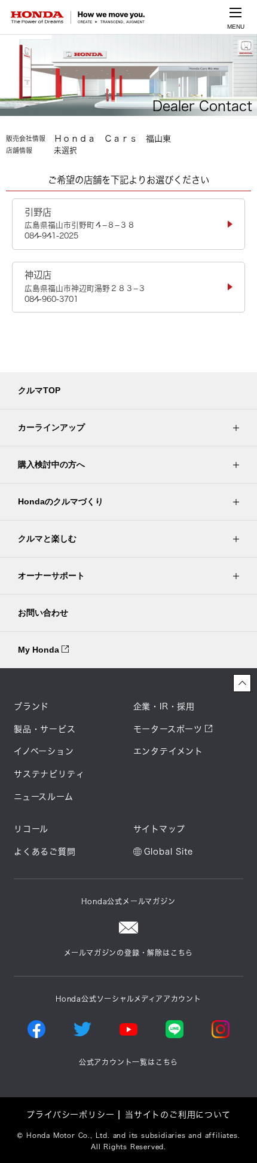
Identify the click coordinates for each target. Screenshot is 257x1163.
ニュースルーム (44, 796)
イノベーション (44, 751)
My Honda (40, 649)
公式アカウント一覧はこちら (128, 1062)
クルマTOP (39, 390)
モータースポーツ (168, 729)
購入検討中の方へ (51, 464)
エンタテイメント (168, 751)
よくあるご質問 (45, 851)
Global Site (168, 851)
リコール (31, 829)
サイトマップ (159, 829)
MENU (235, 26)
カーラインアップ (51, 427)
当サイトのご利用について (178, 1114)
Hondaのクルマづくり (60, 501)
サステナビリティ (49, 774)
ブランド (31, 706)
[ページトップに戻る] (242, 683)
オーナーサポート (51, 575)
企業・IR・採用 (164, 706)
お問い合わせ (43, 612)
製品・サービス (45, 729)
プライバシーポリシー (70, 1114)
